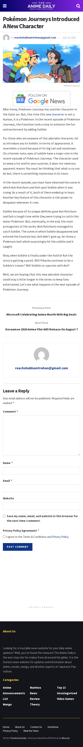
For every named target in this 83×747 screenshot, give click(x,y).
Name (8, 463)
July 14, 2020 (68, 37)
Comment (10, 411)
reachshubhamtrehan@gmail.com (35, 37)
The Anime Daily (18, 738)
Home (6, 727)
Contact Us (36, 727)
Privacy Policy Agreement (21, 530)
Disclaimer (53, 727)
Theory (35, 704)
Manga (7, 704)
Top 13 (61, 687)
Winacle (65, 738)
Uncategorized (67, 693)
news (33, 693)
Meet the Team (31, 731)
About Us (20, 727)
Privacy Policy (60, 537)
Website (8, 498)
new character (55, 114)
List (5, 699)
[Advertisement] (41, 579)
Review (35, 699)
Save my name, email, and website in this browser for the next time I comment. (42, 518)
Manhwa (35, 687)
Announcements (14, 693)
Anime (7, 687)
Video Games (65, 699)
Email (7, 481)
